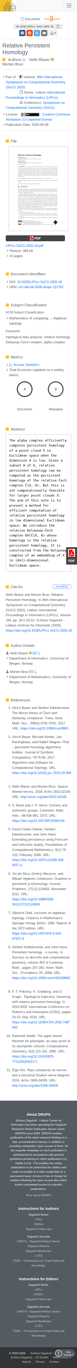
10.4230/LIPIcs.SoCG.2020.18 (39, 282)
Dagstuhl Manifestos (38, 1251)
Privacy (40, 1361)
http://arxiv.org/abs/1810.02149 (43, 797)
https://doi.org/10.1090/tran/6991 (44, 728)
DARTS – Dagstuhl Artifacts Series (38, 1241)
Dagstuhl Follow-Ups (39, 1229)
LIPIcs (38, 1219)
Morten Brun (12, 64)
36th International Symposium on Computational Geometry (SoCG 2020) (35, 82)
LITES (38, 1255)
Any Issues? (68, 1353)
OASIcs (38, 1224)
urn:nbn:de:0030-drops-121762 (40, 287)
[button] (53, 33)
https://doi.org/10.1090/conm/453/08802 (41, 978)
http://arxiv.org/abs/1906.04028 (35, 1085)
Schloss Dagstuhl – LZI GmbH (49, 1353)
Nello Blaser (39, 60)
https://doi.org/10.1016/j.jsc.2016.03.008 (41, 773)
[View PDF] (38, 188)
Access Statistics (26, 365)
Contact (54, 1361)
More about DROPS (38, 1195)
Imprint (26, 1361)
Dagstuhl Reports (38, 1246)
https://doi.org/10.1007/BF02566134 (38, 821)
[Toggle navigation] (69, 5)
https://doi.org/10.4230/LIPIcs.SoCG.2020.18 (39, 630)
